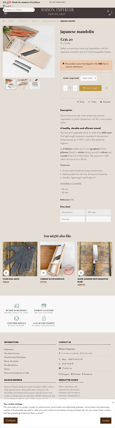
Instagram (65, 374)
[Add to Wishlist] (106, 88)
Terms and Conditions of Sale (16, 373)
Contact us (67, 368)
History (7, 369)
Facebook (88, 374)
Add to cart (91, 88)
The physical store (11, 353)
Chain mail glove (11, 279)
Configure (10, 420)
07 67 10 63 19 (67, 364)
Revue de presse (11, 361)
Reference (65, 200)
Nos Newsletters (11, 365)
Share (82, 102)
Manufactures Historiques (15, 357)
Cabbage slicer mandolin (52, 279)
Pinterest (107, 102)
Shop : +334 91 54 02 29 (72, 359)
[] (6, 273)
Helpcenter (8, 349)
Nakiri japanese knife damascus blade (93, 280)
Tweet (93, 102)
